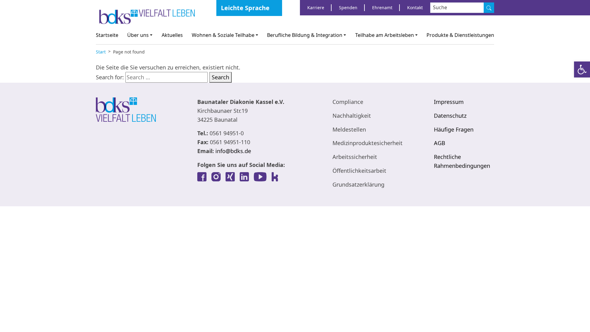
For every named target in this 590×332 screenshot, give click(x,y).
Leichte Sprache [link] (245, 8)
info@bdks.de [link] (233, 151)
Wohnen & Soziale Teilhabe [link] (223, 35)
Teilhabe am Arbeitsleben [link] (384, 35)
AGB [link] (439, 143)
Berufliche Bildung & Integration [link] (304, 35)
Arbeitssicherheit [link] (354, 156)
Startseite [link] (107, 35)
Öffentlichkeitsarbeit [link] (359, 170)
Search (220, 77)
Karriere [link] (315, 7)
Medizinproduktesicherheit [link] (367, 143)
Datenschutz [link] (450, 115)
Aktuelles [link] (172, 35)
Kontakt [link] (415, 7)
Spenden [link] (348, 7)
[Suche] (489, 7)
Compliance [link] (347, 101)
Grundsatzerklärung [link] (358, 184)
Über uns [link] (138, 35)
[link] (582, 69)
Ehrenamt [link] (382, 7)
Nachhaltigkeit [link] (351, 115)
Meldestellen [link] (349, 129)
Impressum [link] (449, 101)
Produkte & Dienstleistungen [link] (460, 35)
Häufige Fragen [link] (454, 129)
